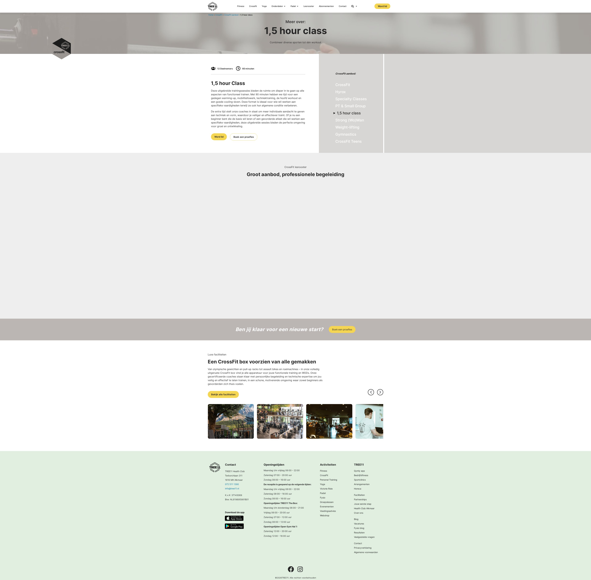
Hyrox (340, 92)
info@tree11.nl (232, 488)
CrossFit (218, 15)
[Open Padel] (298, 6)
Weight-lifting (347, 127)
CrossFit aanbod (231, 15)
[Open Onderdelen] (285, 6)
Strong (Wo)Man (349, 120)
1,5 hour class (349, 113)
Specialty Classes (351, 99)
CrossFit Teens (348, 141)
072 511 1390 (232, 484)
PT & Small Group (350, 106)
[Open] (356, 6)
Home (210, 15)
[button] (371, 392)
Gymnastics (345, 134)
